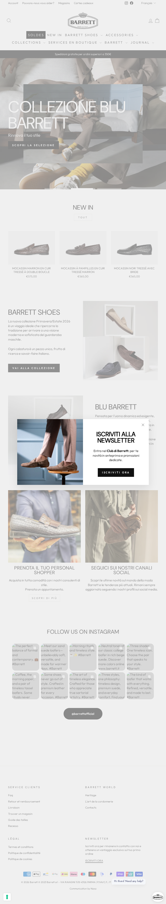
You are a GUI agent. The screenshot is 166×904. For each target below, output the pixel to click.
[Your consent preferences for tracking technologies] (7, 897)
